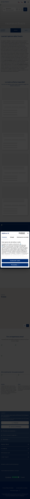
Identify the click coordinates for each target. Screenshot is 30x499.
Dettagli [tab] (12, 237)
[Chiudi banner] (27, 233)
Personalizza (14, 264)
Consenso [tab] (4, 237)
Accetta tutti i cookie (15, 260)
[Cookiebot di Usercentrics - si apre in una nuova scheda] (19, 233)
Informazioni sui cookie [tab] (22, 237)
